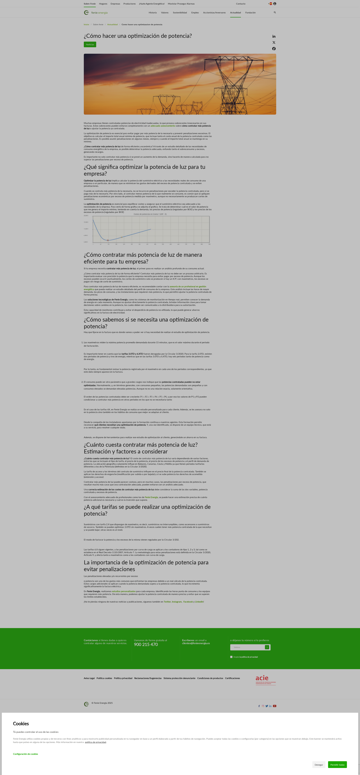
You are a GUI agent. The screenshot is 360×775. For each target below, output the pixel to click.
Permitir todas (337, 764)
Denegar (319, 764)
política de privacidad (95, 742)
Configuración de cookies (25, 754)
